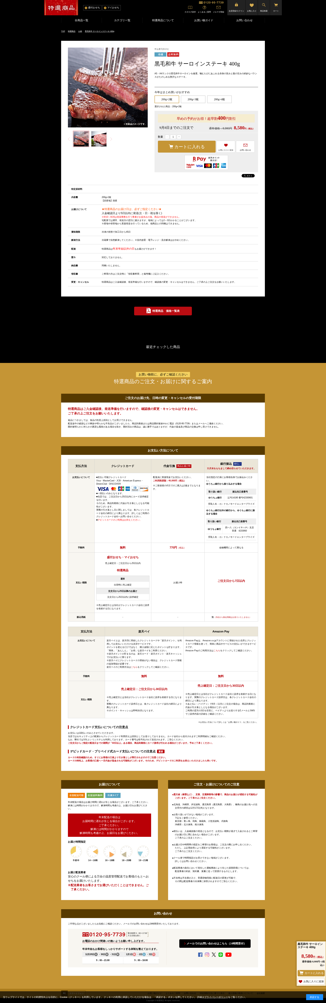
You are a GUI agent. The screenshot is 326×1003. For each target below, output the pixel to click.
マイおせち (113, 7)
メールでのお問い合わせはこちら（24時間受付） (216, 943)
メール (201, 423)
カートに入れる (189, 146)
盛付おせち (94, 7)
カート (276, 11)
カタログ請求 (190, 12)
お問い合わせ (244, 20)
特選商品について (163, 20)
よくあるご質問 (204, 12)
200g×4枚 (219, 99)
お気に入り (251, 11)
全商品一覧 (81, 20)
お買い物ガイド (203, 20)
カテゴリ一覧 (122, 20)
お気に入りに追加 (225, 150)
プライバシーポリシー (216, 997)
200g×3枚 (193, 99)
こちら (134, 667)
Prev (69, 139)
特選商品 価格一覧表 (166, 310)
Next (111, 139)
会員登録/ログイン (236, 11)
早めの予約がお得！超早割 (206, 118)
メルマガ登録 (218, 12)
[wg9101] (81, 139)
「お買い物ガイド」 (234, 722)
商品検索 (264, 11)
